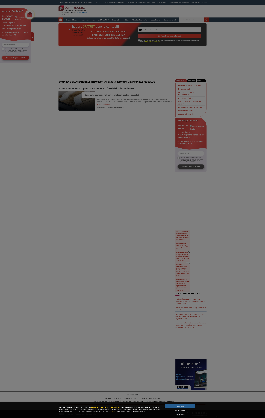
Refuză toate (180, 414)
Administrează (180, 410)
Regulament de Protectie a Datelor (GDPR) (105, 407)
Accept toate (180, 406)
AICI (113, 412)
